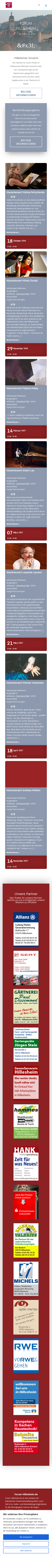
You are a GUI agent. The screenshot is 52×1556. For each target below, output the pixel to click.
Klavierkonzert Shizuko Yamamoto (26, 667)
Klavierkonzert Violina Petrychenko (26, 176)
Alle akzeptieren (26, 1537)
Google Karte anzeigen (15, 299)
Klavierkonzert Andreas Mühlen (26, 774)
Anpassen (26, 1544)
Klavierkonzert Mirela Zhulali (26, 264)
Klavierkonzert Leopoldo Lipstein (26, 556)
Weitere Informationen (26, 93)
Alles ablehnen (26, 1550)
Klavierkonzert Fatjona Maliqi (26, 372)
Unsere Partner (26, 894)
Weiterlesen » (13, 232)
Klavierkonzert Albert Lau (26, 454)
